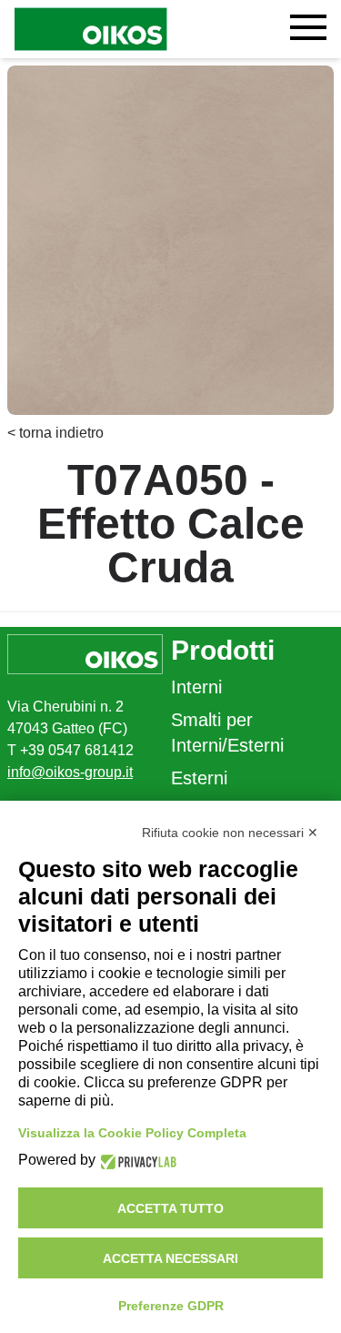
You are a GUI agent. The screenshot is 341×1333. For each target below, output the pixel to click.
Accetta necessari (170, 1258)
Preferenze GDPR (171, 1305)
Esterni (199, 778)
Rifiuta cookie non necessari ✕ (230, 832)
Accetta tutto (170, 1208)
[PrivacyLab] (135, 1160)
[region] (170, 240)
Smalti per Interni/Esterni (227, 732)
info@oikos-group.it (70, 772)
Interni (196, 687)
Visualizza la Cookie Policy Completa (132, 1133)
